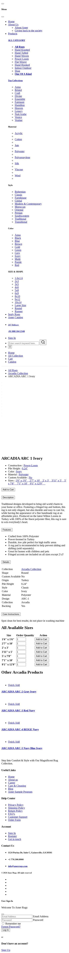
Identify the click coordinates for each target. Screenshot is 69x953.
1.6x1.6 (19, 278)
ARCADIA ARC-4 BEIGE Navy (20, 729)
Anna (18, 87)
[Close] (2, 16)
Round (18, 308)
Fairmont (19, 102)
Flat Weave (21, 61)
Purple (18, 262)
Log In (6, 930)
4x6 (17, 287)
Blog (10, 788)
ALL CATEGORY (16, 40)
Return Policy (15, 810)
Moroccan (20, 206)
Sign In (12, 338)
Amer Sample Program (20, 791)
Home (11, 21)
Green (18, 250)
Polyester (19, 151)
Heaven (19, 108)
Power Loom (22, 58)
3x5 (17, 284)
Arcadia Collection (18, 373)
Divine (18, 96)
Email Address (40, 916)
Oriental (19, 209)
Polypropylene (22, 157)
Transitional (21, 221)
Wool (17, 175)
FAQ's (11, 813)
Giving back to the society (28, 30)
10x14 (18, 302)
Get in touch (14, 839)
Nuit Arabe (20, 114)
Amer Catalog (15, 317)
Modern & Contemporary (28, 203)
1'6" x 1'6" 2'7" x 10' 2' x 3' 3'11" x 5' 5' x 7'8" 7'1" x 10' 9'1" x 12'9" (37, 482)
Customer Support (17, 816)
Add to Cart (8, 489)
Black (18, 238)
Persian (18, 212)
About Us (13, 24)
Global (18, 200)
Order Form (14, 819)
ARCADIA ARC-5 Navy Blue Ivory (21, 748)
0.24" (25, 468)
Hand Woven (22, 55)
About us (13, 779)
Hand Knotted (22, 49)
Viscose (19, 169)
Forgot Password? (10, 926)
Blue (17, 241)
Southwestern (22, 215)
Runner (19, 311)
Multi (17, 259)
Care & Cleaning (17, 785)
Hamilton (20, 105)
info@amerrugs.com (17, 866)
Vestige (18, 120)
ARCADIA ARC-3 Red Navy (18, 710)
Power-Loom (31, 465)
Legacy (19, 111)
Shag (17, 71)
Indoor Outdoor (23, 68)
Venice (18, 117)
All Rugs (13, 370)
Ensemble (20, 99)
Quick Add (14, 685)
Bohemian (20, 191)
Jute (17, 145)
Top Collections (15, 80)
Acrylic (19, 133)
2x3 (17, 281)
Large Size (20, 305)
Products (12, 33)
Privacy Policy (15, 804)
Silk (17, 163)
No (30, 477)
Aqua (18, 235)
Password (38, 919)
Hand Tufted (21, 52)
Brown (18, 244)
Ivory (17, 256)
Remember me (13, 923)
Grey (17, 253)
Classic (18, 194)
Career (11, 782)
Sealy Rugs (14, 314)
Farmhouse (20, 197)
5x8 (17, 290)
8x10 (17, 296)
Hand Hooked (22, 64)
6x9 (17, 293)
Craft (17, 93)
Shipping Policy (16, 807)
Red (17, 265)
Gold (17, 247)
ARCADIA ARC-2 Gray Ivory (18, 691)
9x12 (17, 299)
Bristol (18, 90)
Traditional (20, 218)
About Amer (21, 27)
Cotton (18, 139)
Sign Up (5, 950)
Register (12, 836)
